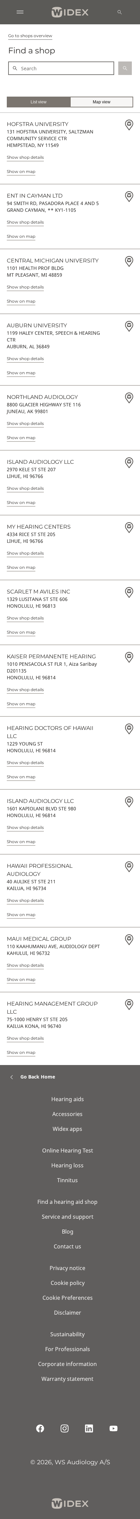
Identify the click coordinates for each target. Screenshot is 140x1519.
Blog (67, 1231)
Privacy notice (67, 1268)
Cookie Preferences (67, 1297)
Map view (101, 102)
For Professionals (67, 1349)
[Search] (119, 12)
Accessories (67, 1114)
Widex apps (67, 1129)
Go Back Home (37, 1076)
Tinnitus (67, 1180)
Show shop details (25, 157)
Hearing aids (67, 1099)
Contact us (67, 1246)
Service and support (67, 1216)
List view (39, 102)
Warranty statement (67, 1379)
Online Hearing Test (67, 1150)
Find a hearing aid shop (67, 1202)
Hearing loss (67, 1165)
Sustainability (67, 1334)
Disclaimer (67, 1312)
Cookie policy (68, 1283)
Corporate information (67, 1364)
